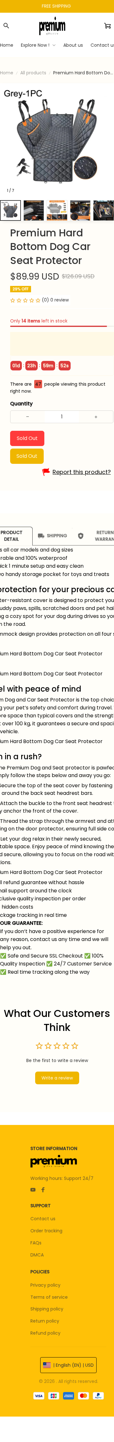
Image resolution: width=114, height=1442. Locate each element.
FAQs (35, 1243)
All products (33, 73)
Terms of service (49, 1297)
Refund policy (45, 1333)
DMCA (37, 1255)
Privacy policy (45, 1285)
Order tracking (46, 1231)
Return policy (44, 1321)
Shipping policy (46, 1309)
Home (6, 73)
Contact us (42, 1218)
